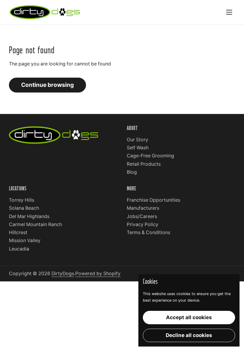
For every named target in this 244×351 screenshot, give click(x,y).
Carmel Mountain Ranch (35, 224)
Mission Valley (24, 240)
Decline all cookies (189, 335)
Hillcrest (18, 232)
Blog (132, 172)
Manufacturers (143, 208)
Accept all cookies (189, 317)
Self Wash (137, 148)
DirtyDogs (62, 273)
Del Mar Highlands (29, 216)
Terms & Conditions (148, 232)
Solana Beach (24, 208)
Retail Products (144, 164)
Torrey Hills (21, 200)
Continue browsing (47, 84)
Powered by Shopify (98, 273)
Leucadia (19, 249)
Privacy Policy (142, 224)
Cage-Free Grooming (150, 156)
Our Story (137, 139)
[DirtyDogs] (45, 12)
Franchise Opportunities (153, 200)
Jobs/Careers (142, 216)
